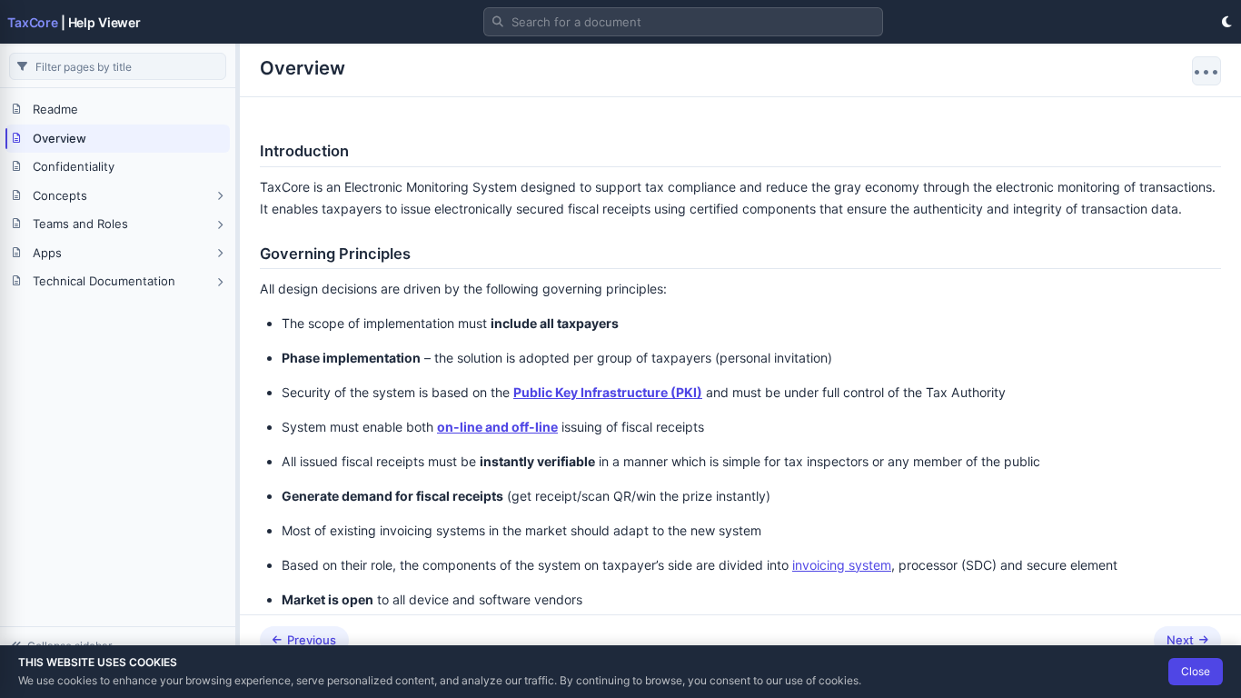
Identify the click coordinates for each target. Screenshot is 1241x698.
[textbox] (683, 21)
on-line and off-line (497, 426)
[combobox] (683, 21)
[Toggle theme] (1226, 21)
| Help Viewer (74, 22)
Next (1180, 640)
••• (1206, 71)
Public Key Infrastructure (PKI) (607, 392)
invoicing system (841, 565)
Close (1195, 671)
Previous (311, 640)
